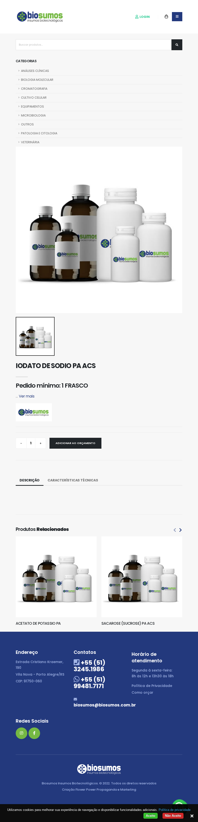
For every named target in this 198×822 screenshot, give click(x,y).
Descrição (30, 480)
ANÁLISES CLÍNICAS (35, 71)
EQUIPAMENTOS (32, 106)
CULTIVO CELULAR (34, 98)
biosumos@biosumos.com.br (105, 705)
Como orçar (142, 692)
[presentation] (175, 530)
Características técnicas (73, 480)
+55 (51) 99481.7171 (90, 682)
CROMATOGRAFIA (34, 89)
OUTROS (27, 124)
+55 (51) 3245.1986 (90, 665)
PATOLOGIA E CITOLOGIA (39, 133)
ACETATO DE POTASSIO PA (38, 623)
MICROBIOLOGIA (33, 115)
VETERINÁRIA (30, 142)
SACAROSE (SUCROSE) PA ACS (128, 623)
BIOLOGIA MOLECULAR (37, 80)
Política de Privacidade (152, 685)
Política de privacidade (175, 810)
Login (144, 16)
